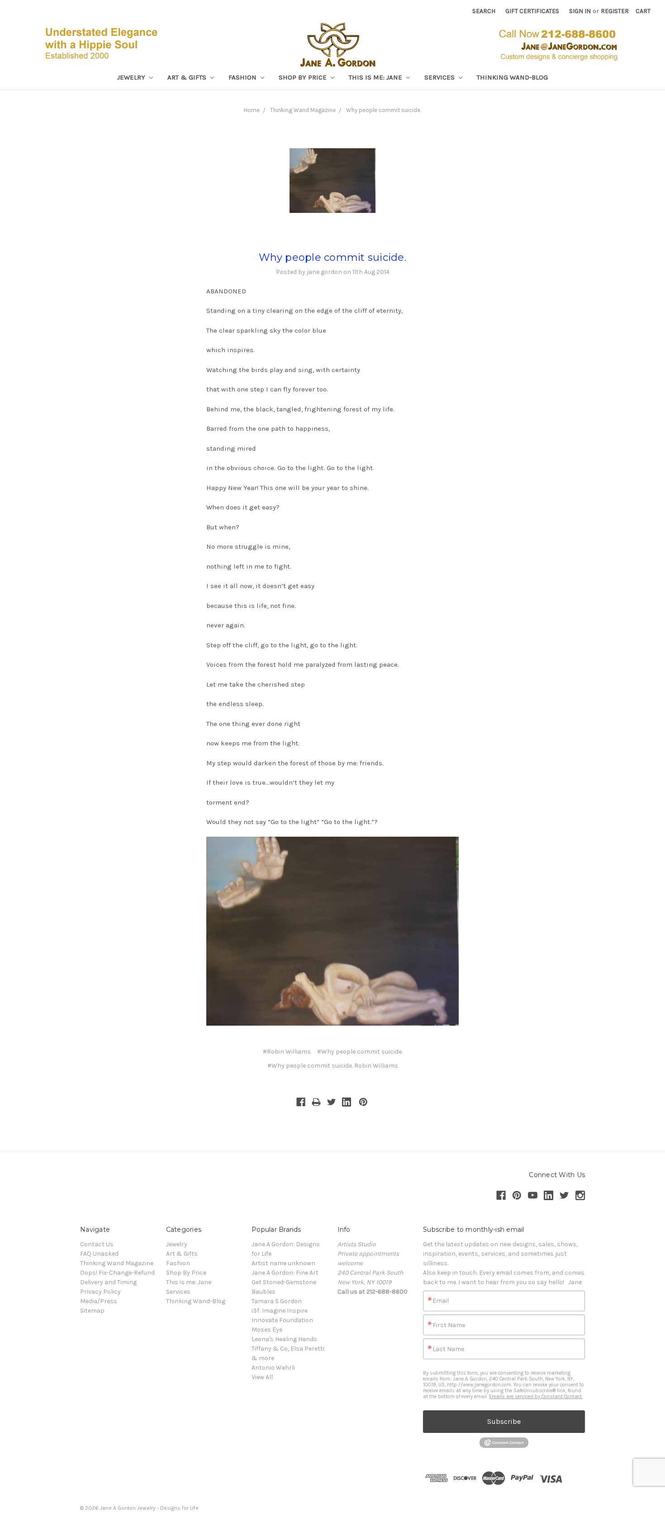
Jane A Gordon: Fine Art (285, 1273)
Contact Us (97, 1244)
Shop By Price (303, 77)
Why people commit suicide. (383, 110)
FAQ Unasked (99, 1254)
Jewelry (132, 77)
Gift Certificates (532, 11)
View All (262, 1377)
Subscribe (504, 1421)
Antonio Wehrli (273, 1367)
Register (615, 11)
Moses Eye (267, 1329)
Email (440, 1301)
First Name (448, 1325)
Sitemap (92, 1310)
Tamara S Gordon (277, 1301)
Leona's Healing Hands (284, 1339)
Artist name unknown (283, 1263)
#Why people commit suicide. (360, 1051)
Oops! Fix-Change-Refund (117, 1273)
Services (440, 77)
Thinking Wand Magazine (303, 110)
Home (252, 110)
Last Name (448, 1349)
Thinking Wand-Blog (512, 77)
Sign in (580, 11)
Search (483, 11)
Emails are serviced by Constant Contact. (536, 1396)
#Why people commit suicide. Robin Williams (332, 1065)
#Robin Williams (287, 1051)
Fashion (243, 77)
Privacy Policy (100, 1291)
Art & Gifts (187, 77)
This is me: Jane (376, 77)
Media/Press (98, 1301)
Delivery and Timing (108, 1282)
